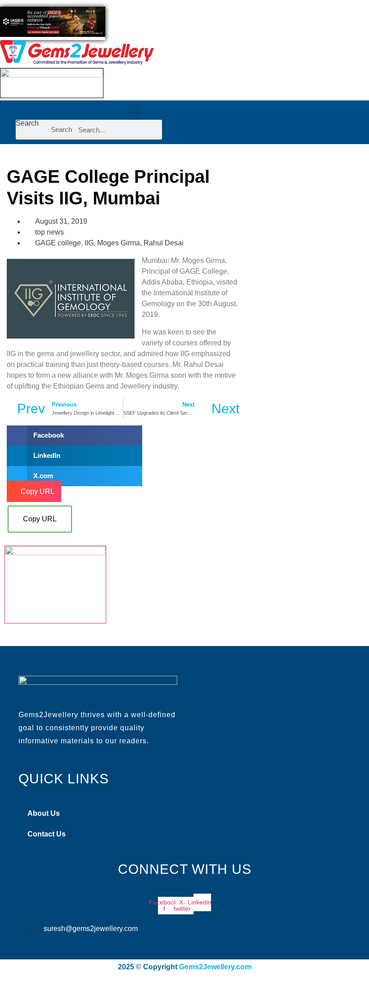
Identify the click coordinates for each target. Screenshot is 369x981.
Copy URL (40, 519)
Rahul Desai (164, 243)
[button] (134, 112)
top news (49, 232)
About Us (43, 813)
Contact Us (46, 834)
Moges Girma (118, 243)
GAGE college (58, 243)
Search (27, 123)
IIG (89, 243)
